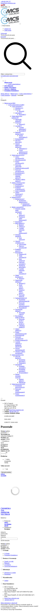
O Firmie (7, 553)
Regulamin (7, 574)
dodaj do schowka (3, 536)
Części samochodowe (14, 84)
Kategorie (3, 100)
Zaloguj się (7, 28)
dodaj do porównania (4, 533)
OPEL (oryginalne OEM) (7, 524)
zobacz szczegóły (3, 474)
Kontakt (3, 400)
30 (7, 439)
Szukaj (6, 580)
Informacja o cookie (10, 572)
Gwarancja (7, 564)
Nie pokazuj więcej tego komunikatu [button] (11, 609)
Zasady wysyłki (8, 561)
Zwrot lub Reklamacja (10, 566)
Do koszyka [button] (6, 540)
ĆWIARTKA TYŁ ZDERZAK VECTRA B (6, 511)
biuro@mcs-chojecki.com (8, 3)
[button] (2, 5)
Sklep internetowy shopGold (9, 603)
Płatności (7, 563)
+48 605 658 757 (6, 1)
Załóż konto (7, 30)
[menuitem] (19, 82)
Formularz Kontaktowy (11, 555)
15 (6, 439)
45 (9, 439)
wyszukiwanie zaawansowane (9, 76)
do (6, 452)
